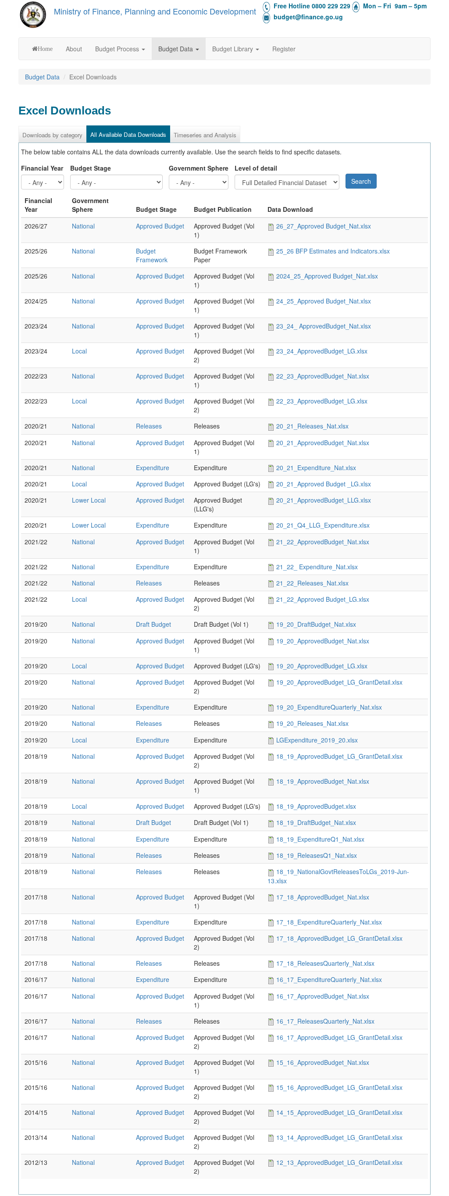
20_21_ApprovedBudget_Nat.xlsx (322, 442)
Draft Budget (153, 624)
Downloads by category (52, 135)
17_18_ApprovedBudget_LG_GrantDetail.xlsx (339, 938)
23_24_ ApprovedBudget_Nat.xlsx (323, 325)
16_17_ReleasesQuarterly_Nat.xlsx (325, 1021)
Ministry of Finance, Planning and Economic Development (155, 11)
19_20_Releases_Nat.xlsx (312, 723)
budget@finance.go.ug (308, 16)
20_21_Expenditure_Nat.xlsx (316, 467)
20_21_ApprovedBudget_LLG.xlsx (323, 500)
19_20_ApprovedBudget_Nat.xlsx (322, 640)
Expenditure (152, 467)
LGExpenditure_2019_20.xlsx (317, 739)
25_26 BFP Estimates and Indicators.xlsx (333, 250)
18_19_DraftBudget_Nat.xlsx (316, 822)
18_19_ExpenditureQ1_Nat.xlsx (320, 839)
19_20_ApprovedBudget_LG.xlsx (321, 665)
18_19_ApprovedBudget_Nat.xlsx (322, 781)
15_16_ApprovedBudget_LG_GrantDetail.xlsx (339, 1087)
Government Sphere (198, 168)
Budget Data (176, 48)
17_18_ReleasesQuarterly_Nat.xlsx (325, 963)
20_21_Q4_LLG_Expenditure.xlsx (323, 525)
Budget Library (233, 48)
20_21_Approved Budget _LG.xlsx (323, 483)
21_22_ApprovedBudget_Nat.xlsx (322, 541)
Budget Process (118, 48)
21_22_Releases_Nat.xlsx (312, 582)
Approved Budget (160, 225)
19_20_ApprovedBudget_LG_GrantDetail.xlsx (339, 682)
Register (284, 48)
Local (79, 350)
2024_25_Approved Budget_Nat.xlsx (327, 275)
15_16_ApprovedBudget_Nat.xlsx (322, 1062)
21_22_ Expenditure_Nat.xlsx (317, 566)
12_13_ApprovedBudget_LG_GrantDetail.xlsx (339, 1162)
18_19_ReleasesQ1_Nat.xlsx (316, 855)
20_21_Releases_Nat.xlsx (312, 425)
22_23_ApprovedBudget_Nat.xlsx (322, 375)
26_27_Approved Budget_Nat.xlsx (323, 225)
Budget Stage (90, 168)
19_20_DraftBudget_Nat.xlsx (316, 624)
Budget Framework (151, 255)
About (74, 48)
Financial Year (42, 168)
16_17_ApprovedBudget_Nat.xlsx (322, 996)
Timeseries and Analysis (205, 135)
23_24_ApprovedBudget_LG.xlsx (321, 350)
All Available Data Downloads (128, 134)
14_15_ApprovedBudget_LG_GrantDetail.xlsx (339, 1112)
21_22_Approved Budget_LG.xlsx (322, 599)
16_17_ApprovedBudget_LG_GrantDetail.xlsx (339, 1037)
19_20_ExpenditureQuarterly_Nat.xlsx (329, 707)
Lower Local (89, 500)
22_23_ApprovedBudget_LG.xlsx (321, 400)
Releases (149, 425)
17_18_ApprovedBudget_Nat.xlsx (322, 897)
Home (45, 49)
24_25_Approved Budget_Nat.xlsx (323, 300)
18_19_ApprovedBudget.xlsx (316, 806)
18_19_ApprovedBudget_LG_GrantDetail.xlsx (339, 756)
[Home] (32, 14)
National (83, 225)
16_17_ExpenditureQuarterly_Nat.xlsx (329, 979)
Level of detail (256, 168)
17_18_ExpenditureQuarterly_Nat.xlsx (329, 922)
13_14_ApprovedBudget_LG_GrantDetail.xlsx (339, 1137)
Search (361, 181)
